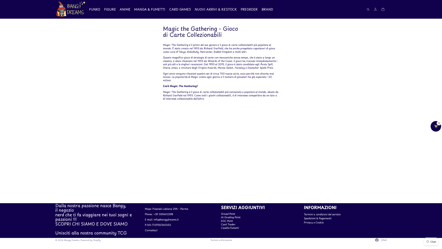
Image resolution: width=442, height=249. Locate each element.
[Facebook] (377, 240)
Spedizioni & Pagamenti (318, 218)
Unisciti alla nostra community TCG (91, 233)
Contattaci (151, 230)
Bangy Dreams (71, 240)
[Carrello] (383, 9)
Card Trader (228, 224)
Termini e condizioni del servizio (322, 214)
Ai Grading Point (231, 217)
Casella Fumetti (230, 228)
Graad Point (228, 214)
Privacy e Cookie (314, 222)
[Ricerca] (368, 9)
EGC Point (227, 221)
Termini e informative (221, 240)
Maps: (148, 209)
